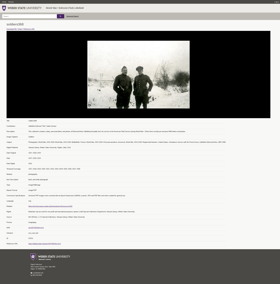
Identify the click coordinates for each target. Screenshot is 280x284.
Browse (11, 2)
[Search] (60, 16)
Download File (12, 29)
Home (4, 2)
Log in (277, 2)
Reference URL (29, 29)
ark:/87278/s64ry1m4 (36, 228)
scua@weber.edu (37, 273)
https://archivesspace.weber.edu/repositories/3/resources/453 (50, 206)
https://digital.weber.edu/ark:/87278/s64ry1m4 (44, 244)
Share (20, 29)
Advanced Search (72, 16)
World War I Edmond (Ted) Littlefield (65, 8)
